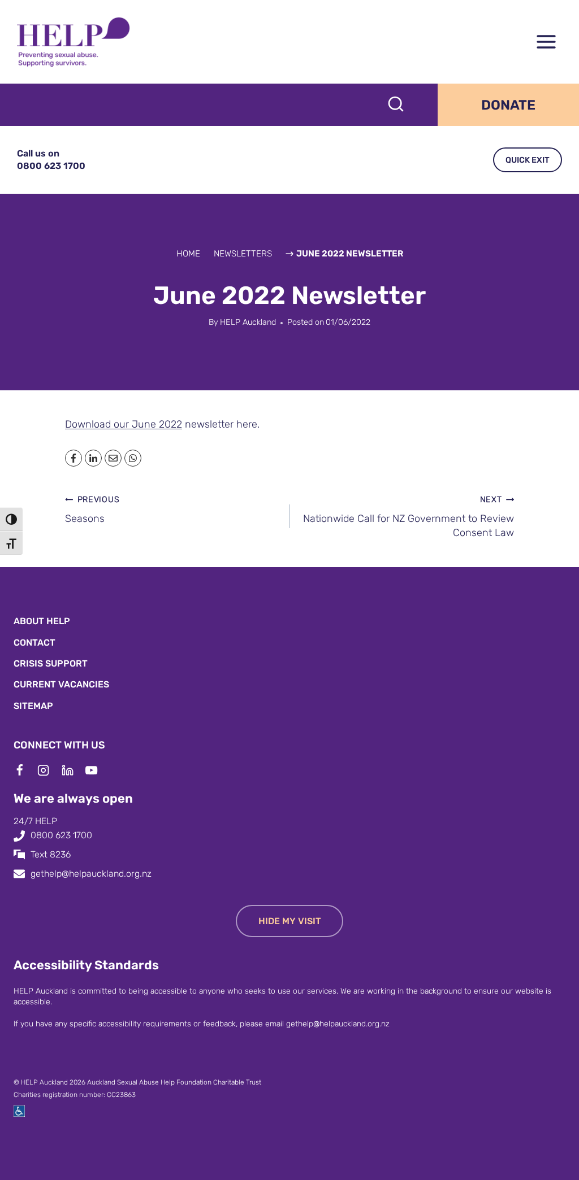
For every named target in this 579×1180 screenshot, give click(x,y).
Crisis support (51, 663)
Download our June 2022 (123, 424)
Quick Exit (527, 160)
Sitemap (33, 705)
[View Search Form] (395, 105)
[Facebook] (25, 770)
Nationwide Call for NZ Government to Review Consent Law (408, 516)
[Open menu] (546, 42)
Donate (508, 105)
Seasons (92, 509)
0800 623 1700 (61, 835)
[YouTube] (97, 770)
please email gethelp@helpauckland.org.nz (315, 1023)
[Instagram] (49, 770)
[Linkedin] (73, 770)
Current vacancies (61, 684)
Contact (34, 642)
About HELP (42, 621)
